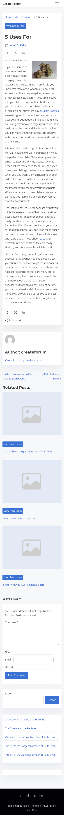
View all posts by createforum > (23, 360)
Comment (11, 622)
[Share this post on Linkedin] (23, 52)
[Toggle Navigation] (57, 3)
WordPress (32, 810)
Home (8, 17)
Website (9, 667)
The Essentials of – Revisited (21, 728)
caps (42, 238)
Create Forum (11, 3)
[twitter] (15, 52)
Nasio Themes (31, 805)
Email (9, 659)
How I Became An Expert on (18, 518)
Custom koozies (49, 110)
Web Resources (24, 17)
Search (9, 693)
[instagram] (27, 796)
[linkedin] (41, 796)
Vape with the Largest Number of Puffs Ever (27, 451)
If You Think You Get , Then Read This (23, 584)
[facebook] (7, 52)
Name (9, 652)
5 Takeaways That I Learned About (25, 719)
